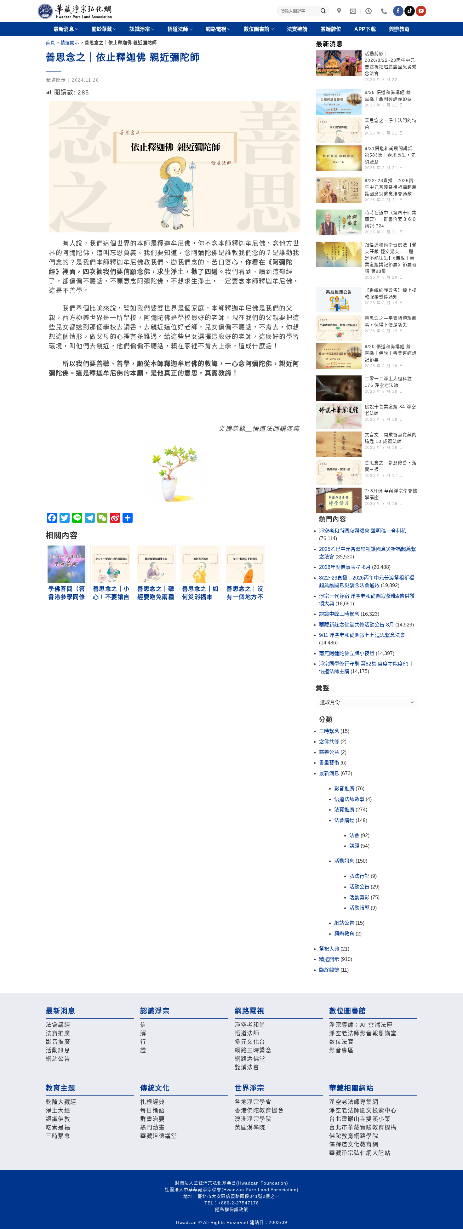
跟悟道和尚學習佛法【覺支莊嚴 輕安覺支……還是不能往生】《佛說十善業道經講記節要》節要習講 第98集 (391, 258)
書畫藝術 (329, 762)
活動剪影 (359, 897)
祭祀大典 (329, 949)
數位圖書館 (257, 29)
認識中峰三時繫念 (339, 614)
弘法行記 (359, 876)
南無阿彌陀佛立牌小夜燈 (346, 653)
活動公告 (359, 886)
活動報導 (359, 908)
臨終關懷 (329, 970)
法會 (354, 835)
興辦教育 (399, 29)
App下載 (365, 29)
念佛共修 (329, 741)
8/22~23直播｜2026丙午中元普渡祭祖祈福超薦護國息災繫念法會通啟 (391, 187)
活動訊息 (344, 861)
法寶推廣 (344, 809)
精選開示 (69, 42)
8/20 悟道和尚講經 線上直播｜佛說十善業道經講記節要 (391, 353)
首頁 (50, 42)
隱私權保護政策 (231, 1209)
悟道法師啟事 (349, 799)
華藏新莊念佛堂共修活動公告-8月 (356, 624)
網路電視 (216, 29)
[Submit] (323, 11)
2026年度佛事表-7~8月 (345, 567)
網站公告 (344, 923)
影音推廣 (344, 788)
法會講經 (344, 820)
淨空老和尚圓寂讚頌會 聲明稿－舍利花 (362, 531)
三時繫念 (329, 731)
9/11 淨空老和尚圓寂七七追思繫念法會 (362, 635)
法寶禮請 (297, 29)
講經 (354, 846)
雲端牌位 (331, 29)
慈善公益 (329, 752)
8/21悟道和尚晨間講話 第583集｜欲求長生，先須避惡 (390, 155)
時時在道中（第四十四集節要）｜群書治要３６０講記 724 (391, 219)
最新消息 (329, 773)
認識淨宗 (139, 29)
